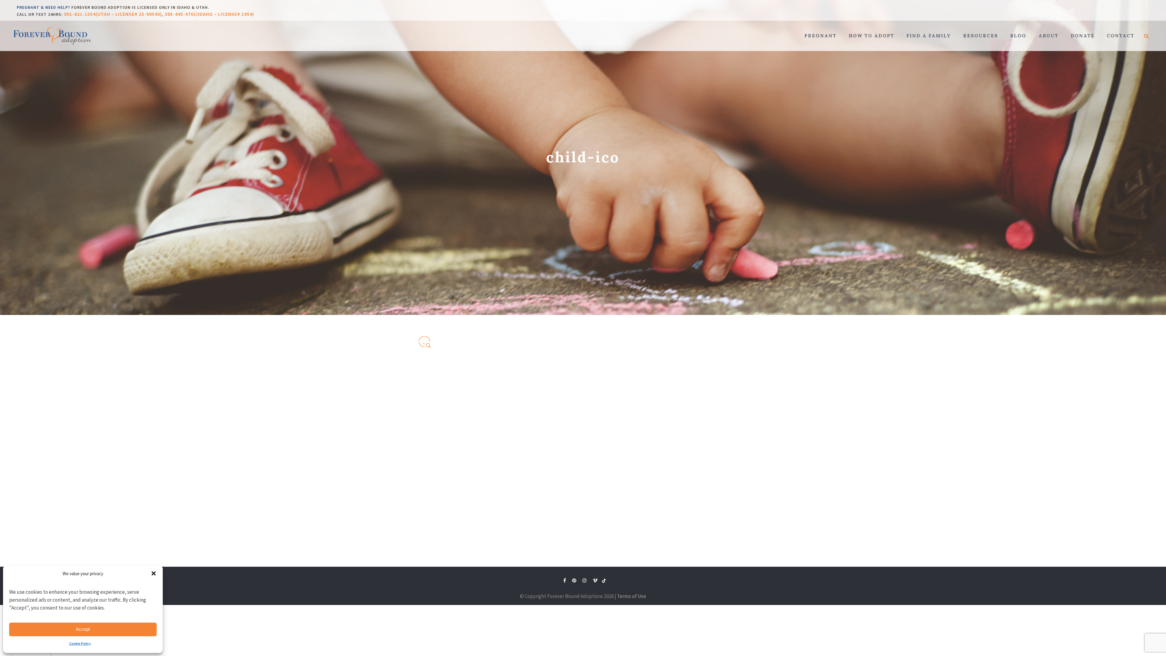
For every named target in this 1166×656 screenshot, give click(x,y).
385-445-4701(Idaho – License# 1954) (209, 14)
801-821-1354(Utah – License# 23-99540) (113, 14)
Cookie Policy (80, 643)
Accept (83, 629)
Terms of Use (631, 596)
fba (604, 582)
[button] (154, 573)
